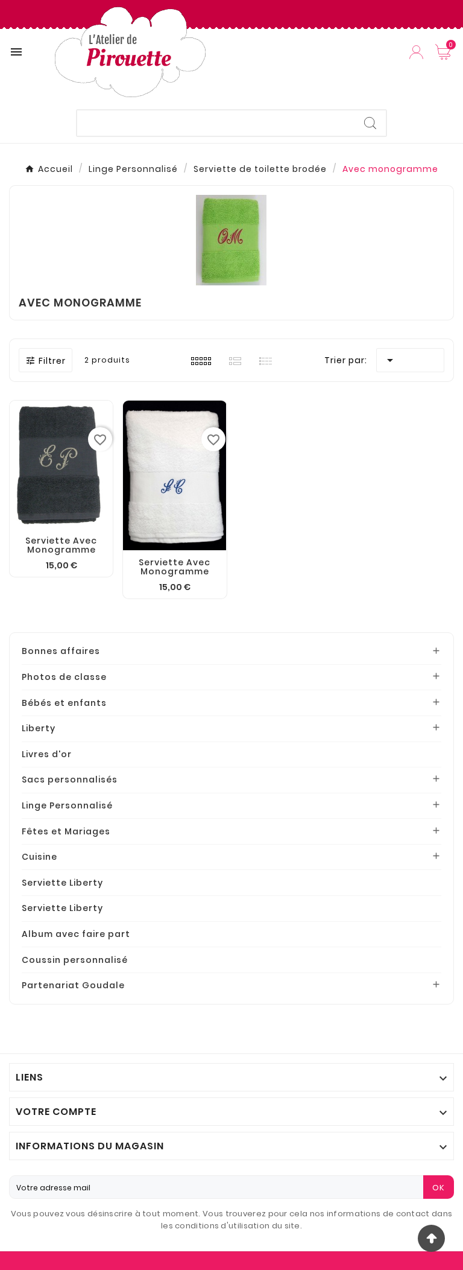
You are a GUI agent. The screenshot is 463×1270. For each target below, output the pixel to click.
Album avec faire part (76, 934)
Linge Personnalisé (67, 805)
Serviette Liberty (62, 883)
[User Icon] (416, 52)
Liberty (38, 728)
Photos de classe (64, 677)
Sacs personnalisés (70, 779)
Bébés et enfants (64, 703)
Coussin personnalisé (75, 960)
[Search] (370, 123)
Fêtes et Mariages (66, 831)
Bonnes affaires (61, 651)
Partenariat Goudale (73, 985)
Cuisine (39, 857)
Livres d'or (47, 754)
